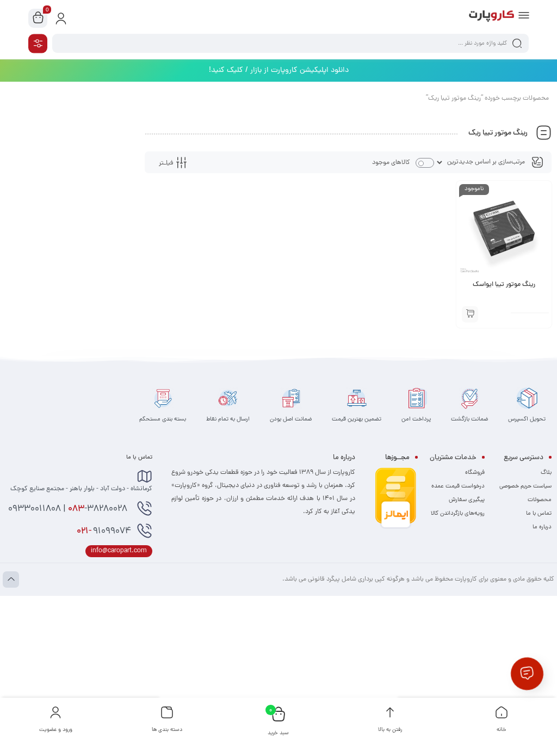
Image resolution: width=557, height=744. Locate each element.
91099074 (104, 532)
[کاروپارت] (491, 18)
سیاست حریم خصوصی (525, 486)
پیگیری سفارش (467, 500)
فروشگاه (475, 472)
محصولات (540, 500)
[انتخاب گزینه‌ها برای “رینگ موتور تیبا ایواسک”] (470, 314)
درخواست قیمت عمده (458, 486)
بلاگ (546, 472)
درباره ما (542, 527)
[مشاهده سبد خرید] (38, 18)
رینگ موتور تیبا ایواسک (504, 285)
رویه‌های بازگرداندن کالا (458, 513)
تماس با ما (539, 513)
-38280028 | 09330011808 (68, 509)
